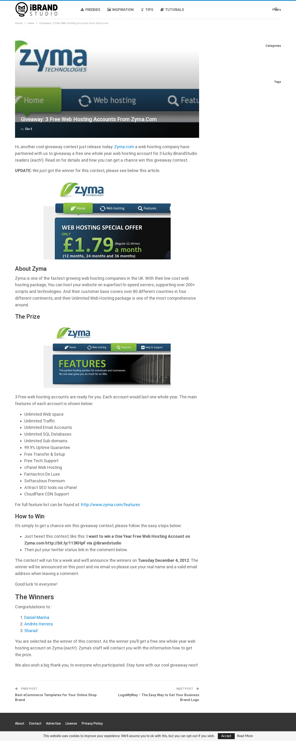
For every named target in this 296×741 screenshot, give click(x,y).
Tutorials (174, 10)
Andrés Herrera (38, 623)
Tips (149, 10)
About (19, 723)
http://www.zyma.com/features (110, 504)
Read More (245, 736)
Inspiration (123, 10)
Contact (35, 723)
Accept (226, 736)
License (71, 723)
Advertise (53, 723)
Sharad (30, 630)
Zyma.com (124, 146)
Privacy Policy (92, 723)
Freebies (92, 10)
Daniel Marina (36, 617)
